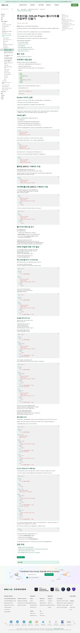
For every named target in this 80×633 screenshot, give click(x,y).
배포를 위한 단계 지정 (66, 26)
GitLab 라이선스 (33, 607)
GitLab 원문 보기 (21, 557)
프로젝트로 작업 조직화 (6, 24)
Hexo (23, 112)
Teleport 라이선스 (33, 615)
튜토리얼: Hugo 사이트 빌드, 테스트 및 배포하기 (8, 52)
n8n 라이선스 (42, 615)
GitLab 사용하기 (4, 21)
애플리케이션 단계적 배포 (8, 44)
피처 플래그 (5, 46)
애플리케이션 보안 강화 (6, 33)
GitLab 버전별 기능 (51, 605)
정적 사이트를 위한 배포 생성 (8, 63)
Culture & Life (72, 607)
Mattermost (42, 600)
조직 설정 (4, 23)
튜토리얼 (3, 14)
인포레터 (49, 607)
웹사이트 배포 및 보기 (65, 22)
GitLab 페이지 (5, 47)
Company (72, 600)
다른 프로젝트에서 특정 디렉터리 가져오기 (26, 550)
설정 (5, 79)
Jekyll (24, 28)
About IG (71, 603)
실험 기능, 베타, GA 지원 (6, 88)
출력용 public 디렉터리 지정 (66, 19)
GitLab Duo (3, 91)
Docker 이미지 (27, 100)
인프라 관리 (4, 80)
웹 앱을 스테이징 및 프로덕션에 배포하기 (26, 547)
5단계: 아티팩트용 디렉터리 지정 (26, 49)
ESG (71, 609)
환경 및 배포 (5, 41)
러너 (41, 31)
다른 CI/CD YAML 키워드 (22, 250)
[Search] (11, 9)
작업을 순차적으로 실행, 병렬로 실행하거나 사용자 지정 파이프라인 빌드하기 (33, 549)
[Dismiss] (78, 1)
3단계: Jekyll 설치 (21, 45)
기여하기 (3, 95)
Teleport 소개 (32, 613)
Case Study (73, 596)
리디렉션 (6, 77)
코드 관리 (4, 29)
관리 (2, 19)
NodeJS (21, 111)
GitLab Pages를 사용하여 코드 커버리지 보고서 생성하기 (29, 552)
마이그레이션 (7, 609)
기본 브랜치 (19, 290)
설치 (2, 17)
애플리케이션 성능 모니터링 (6, 83)
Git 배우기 (4, 28)
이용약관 (62, 628)
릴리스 (4, 42)
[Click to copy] (58, 72)
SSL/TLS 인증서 (7, 72)
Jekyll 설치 (63, 18)
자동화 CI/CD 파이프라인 (9, 605)
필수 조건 (63, 14)
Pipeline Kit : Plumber (22, 605)
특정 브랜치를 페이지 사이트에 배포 (68, 24)
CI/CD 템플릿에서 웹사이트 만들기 (8, 56)
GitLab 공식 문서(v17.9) (54, 1)
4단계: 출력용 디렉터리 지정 (25, 47)
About (2, 98)
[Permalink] (25, 54)
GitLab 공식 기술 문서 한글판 (62, 600)
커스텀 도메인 (7, 69)
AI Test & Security (7, 607)
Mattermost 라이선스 (44, 605)
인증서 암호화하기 (7, 74)
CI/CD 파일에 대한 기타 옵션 (66, 23)
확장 (2, 93)
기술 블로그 (50, 600)
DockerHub (28, 102)
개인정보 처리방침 (57, 628)
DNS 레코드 (6, 71)
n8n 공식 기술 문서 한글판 (62, 607)
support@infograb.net (50, 629)
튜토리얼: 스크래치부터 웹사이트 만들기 (8, 50)
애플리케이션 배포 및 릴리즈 (6, 36)
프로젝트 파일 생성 (65, 15)
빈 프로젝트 (23, 56)
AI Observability (7, 611)
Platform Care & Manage (22, 600)
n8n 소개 (41, 613)
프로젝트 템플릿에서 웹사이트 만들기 (8, 61)
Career (71, 605)
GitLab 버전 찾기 (5, 89)
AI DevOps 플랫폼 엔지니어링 (10, 600)
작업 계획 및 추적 (5, 26)
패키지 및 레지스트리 (7, 39)
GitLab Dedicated (33, 605)
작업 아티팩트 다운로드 (41, 541)
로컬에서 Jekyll (20, 118)
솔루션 (2, 97)
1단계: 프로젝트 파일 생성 (23, 42)
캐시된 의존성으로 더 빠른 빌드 (67, 28)
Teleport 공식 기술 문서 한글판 (63, 605)
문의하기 (75, 5)
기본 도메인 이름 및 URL (8, 67)
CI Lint (24, 252)
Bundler (33, 121)
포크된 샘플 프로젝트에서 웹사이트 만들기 (8, 58)
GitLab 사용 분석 (5, 86)
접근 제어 (6, 75)
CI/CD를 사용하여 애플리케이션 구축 (7, 32)
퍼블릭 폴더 (6, 65)
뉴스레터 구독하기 (49, 574)
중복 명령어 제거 (65, 27)
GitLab (31, 600)
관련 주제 (63, 30)
